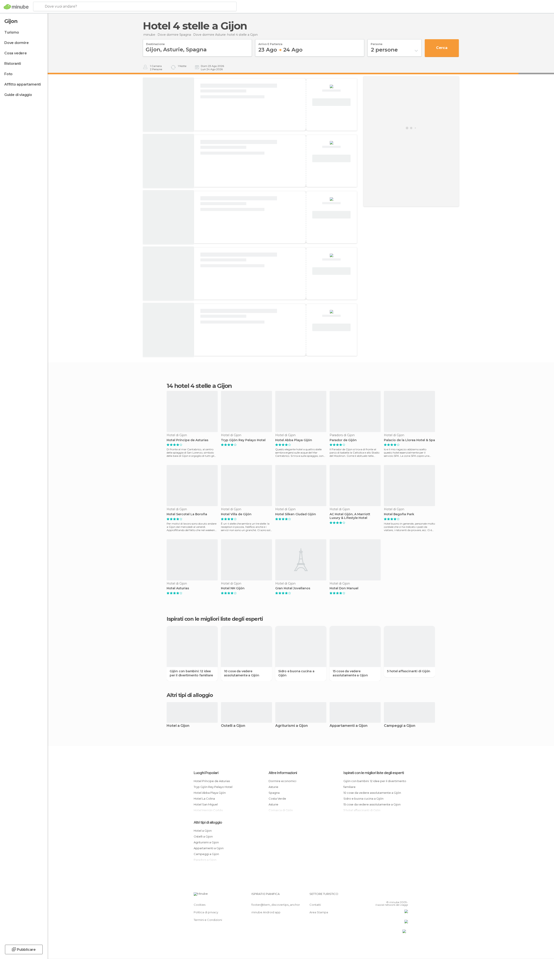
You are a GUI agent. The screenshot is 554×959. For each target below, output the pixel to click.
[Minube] (16, 7)
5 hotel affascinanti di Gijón (408, 671)
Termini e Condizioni (208, 920)
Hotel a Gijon (178, 726)
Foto (8, 74)
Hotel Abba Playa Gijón (293, 440)
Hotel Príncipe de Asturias (187, 440)
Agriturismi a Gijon (291, 726)
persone (376, 42)
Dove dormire (16, 43)
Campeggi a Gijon (399, 726)
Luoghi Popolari (206, 773)
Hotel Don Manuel (344, 588)
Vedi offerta (331, 102)
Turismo (11, 32)
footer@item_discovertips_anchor (275, 904)
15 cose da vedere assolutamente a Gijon (350, 673)
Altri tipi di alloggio (208, 822)
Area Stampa (318, 912)
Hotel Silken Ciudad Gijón (295, 514)
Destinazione (155, 42)
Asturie (273, 787)
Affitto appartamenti (22, 84)
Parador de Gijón (343, 440)
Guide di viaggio (18, 95)
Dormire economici (282, 781)
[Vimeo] (397, 895)
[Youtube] (404, 895)
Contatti (315, 904)
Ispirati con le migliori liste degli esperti (373, 773)
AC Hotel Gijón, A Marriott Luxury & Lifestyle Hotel (350, 516)
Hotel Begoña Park (399, 514)
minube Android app (265, 912)
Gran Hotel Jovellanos (292, 588)
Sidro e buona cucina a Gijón (296, 673)
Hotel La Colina (204, 798)
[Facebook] (383, 895)
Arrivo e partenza (270, 42)
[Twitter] (390, 895)
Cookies (199, 904)
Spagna (274, 792)
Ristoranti (12, 64)
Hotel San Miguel (206, 804)
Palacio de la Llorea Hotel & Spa (409, 440)
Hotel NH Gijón (233, 588)
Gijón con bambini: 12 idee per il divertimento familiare (191, 673)
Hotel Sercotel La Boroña (187, 514)
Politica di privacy (206, 912)
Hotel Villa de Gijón (236, 514)
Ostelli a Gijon (233, 726)
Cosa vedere (15, 53)
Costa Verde (277, 798)
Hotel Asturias (178, 588)
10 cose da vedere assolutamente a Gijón (241, 673)
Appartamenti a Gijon (348, 726)
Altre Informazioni (283, 773)
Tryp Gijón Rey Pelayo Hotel (243, 440)
